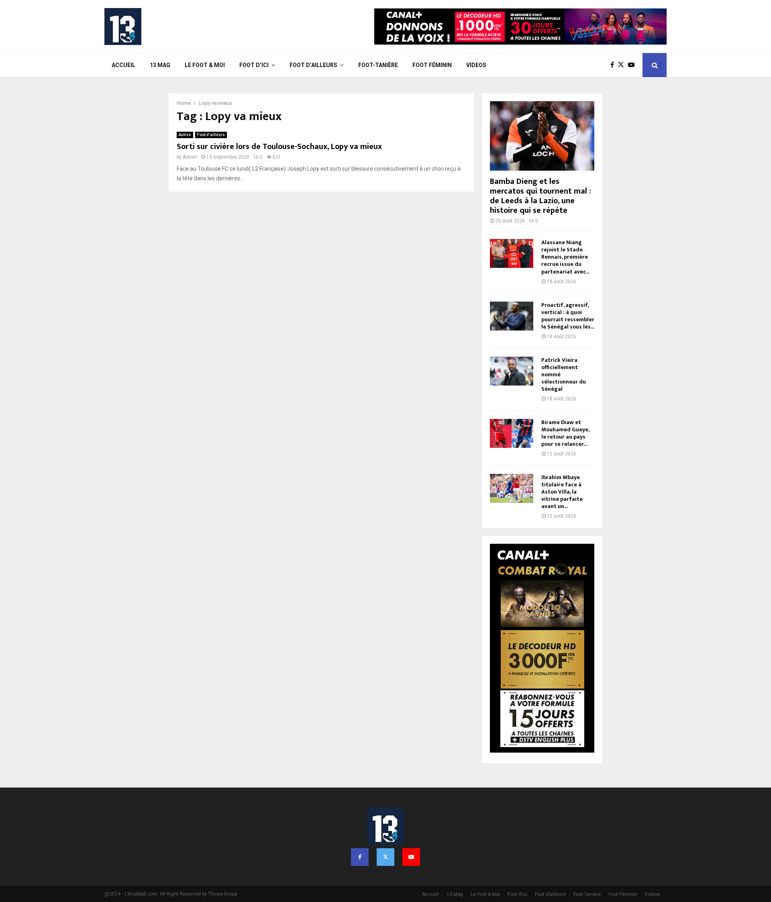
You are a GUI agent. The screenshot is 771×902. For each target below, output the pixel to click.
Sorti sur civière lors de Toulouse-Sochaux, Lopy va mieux (279, 146)
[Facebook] (614, 65)
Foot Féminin (432, 65)
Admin (190, 157)
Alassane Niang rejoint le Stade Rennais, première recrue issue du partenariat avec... (565, 257)
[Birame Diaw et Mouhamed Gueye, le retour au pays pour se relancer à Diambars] (511, 433)
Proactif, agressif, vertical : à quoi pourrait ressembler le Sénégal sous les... (567, 315)
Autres (185, 135)
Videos (476, 65)
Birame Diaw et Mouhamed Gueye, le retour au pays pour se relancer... (565, 433)
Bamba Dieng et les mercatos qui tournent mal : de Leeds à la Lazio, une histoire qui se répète (540, 196)
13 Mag (160, 65)
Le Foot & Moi (205, 65)
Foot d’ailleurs (313, 65)
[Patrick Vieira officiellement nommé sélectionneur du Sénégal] (511, 371)
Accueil (123, 65)
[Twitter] (623, 65)
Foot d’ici (254, 65)
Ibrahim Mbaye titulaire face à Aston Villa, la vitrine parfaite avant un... (562, 492)
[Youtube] (633, 65)
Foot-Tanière (378, 65)
